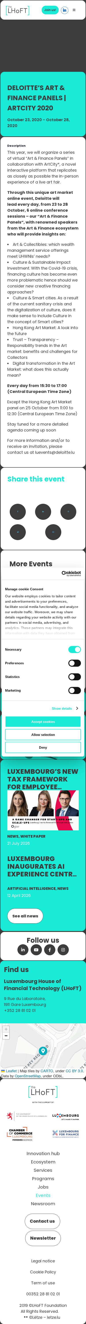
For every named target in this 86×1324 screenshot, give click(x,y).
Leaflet (11, 1070)
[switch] (74, 663)
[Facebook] (18, 512)
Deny (43, 747)
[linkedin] (23, 950)
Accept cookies (43, 722)
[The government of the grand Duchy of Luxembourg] (26, 1113)
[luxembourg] (65, 1109)
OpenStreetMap (28, 1075)
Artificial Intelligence (31, 888)
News (13, 836)
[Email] (53, 532)
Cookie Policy (43, 1272)
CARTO (47, 1070)
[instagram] (63, 950)
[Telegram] (18, 532)
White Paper (32, 836)
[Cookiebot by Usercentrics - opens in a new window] (62, 573)
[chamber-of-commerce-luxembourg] (20, 1127)
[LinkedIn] (43, 512)
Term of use (43, 1283)
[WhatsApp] (68, 512)
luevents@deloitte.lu (55, 452)
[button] (43, 1051)
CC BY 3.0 (74, 1070)
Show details (62, 708)
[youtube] (36, 950)
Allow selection (43, 734)
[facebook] (49, 950)
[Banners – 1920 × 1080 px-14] (43, 792)
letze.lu (53, 1317)
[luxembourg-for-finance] (65, 1127)
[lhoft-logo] (17, 8)
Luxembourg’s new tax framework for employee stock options (42, 783)
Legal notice (43, 1261)
